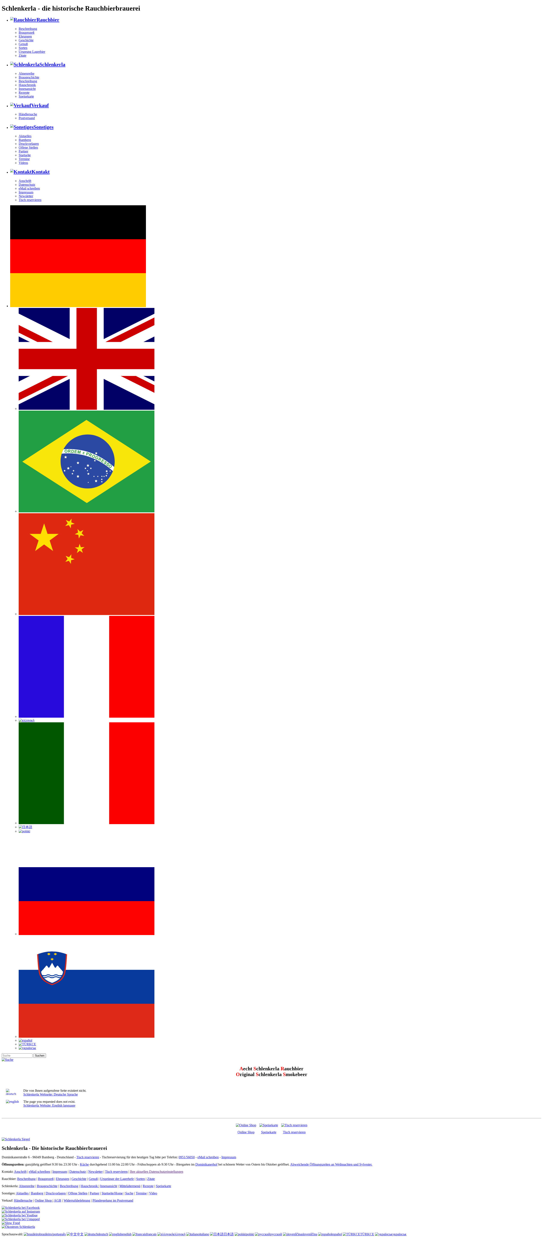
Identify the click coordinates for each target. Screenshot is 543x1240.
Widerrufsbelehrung (77, 1200)
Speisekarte (26, 96)
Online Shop (246, 1132)
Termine (24, 159)
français (151, 1234)
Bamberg (25, 140)
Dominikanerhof (206, 1164)
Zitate (22, 55)
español (337, 1234)
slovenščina (309, 1234)
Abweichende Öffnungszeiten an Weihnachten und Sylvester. (331, 1164)
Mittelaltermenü (129, 1186)
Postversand (27, 118)
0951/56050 (187, 1157)
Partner (23, 151)
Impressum (26, 192)
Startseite (25, 155)
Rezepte (24, 92)
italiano (204, 1234)
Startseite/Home (112, 1193)
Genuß (23, 44)
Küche (84, 1164)
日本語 (229, 1234)
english (127, 1234)
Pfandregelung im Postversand (112, 1200)
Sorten (23, 48)
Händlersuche (28, 114)
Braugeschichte (29, 77)
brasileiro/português (52, 1234)
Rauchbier (47, 19)
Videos (23, 163)
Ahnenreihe (26, 73)
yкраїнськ (399, 1234)
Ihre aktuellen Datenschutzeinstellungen (156, 1171)
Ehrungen (25, 36)
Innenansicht (27, 89)
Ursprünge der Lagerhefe (117, 1179)
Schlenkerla (52, 64)
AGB (57, 1200)
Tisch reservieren (30, 200)
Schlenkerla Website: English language (49, 1105)
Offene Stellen (28, 147)
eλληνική (179, 1234)
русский (276, 1234)
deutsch (103, 1234)
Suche (129, 1193)
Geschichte (26, 40)
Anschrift (25, 181)
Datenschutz (27, 184)
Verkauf (40, 105)
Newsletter (26, 196)
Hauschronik (27, 85)
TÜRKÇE (367, 1234)
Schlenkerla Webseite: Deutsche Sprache (50, 1094)
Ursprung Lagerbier (32, 51)
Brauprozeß (26, 32)
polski (250, 1234)
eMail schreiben (29, 188)
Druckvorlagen (29, 143)
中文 (80, 1234)
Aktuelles (25, 136)
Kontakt (41, 172)
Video (153, 1193)
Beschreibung (28, 29)
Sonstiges (43, 127)
